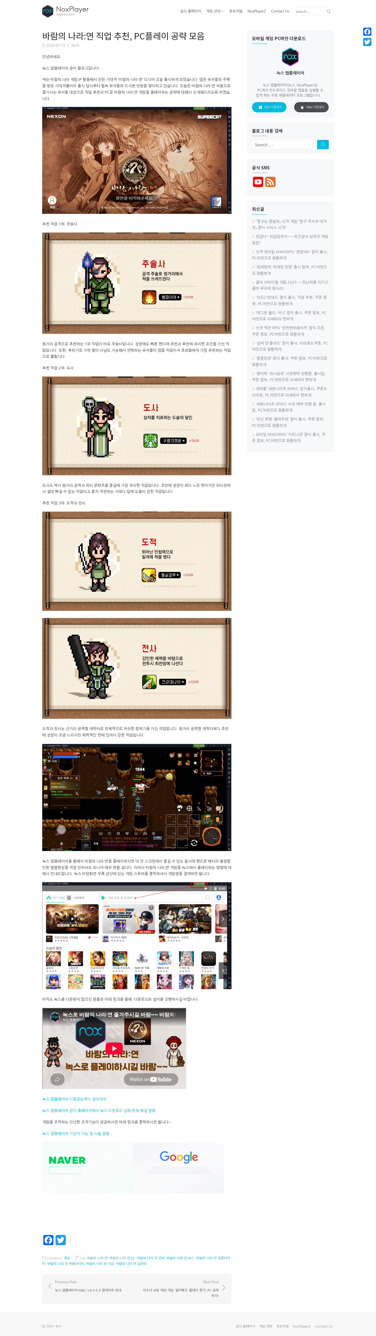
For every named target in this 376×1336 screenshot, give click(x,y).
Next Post (181, 1289)
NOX (75, 45)
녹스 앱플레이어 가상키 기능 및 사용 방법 (75, 1133)
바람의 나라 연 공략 (150, 1258)
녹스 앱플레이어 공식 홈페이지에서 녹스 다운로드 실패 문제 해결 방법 (98, 1110)
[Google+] (367, 48)
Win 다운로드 (273, 107)
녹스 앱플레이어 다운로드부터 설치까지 (74, 1099)
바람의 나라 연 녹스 (180, 1258)
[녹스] (89, 11)
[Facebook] (367, 32)
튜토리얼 (235, 11)
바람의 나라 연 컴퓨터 (131, 1263)
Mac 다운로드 (315, 107)
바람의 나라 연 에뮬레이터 (65, 1263)
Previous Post (88, 1286)
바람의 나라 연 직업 (100, 1263)
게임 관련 (213, 11)
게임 (66, 1258)
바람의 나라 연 (97, 1258)
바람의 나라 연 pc (122, 1258)
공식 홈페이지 (190, 11)
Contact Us (280, 11)
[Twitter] (367, 42)
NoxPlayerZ (257, 11)
